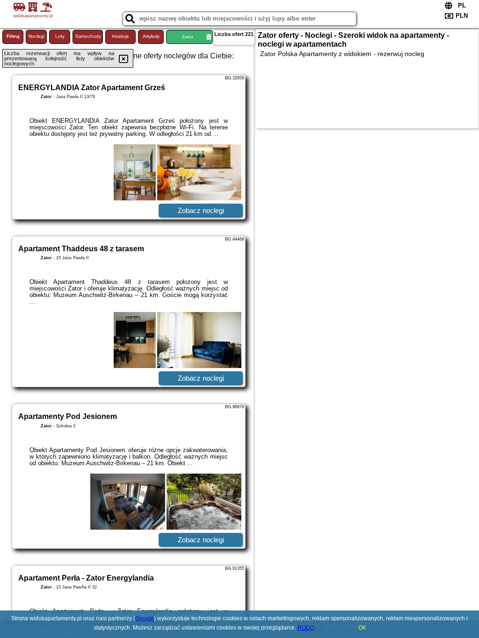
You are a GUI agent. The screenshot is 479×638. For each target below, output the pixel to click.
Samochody (88, 36)
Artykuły (151, 36)
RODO (306, 627)
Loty (60, 36)
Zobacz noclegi (201, 210)
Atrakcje (120, 36)
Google (144, 618)
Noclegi (36, 36)
